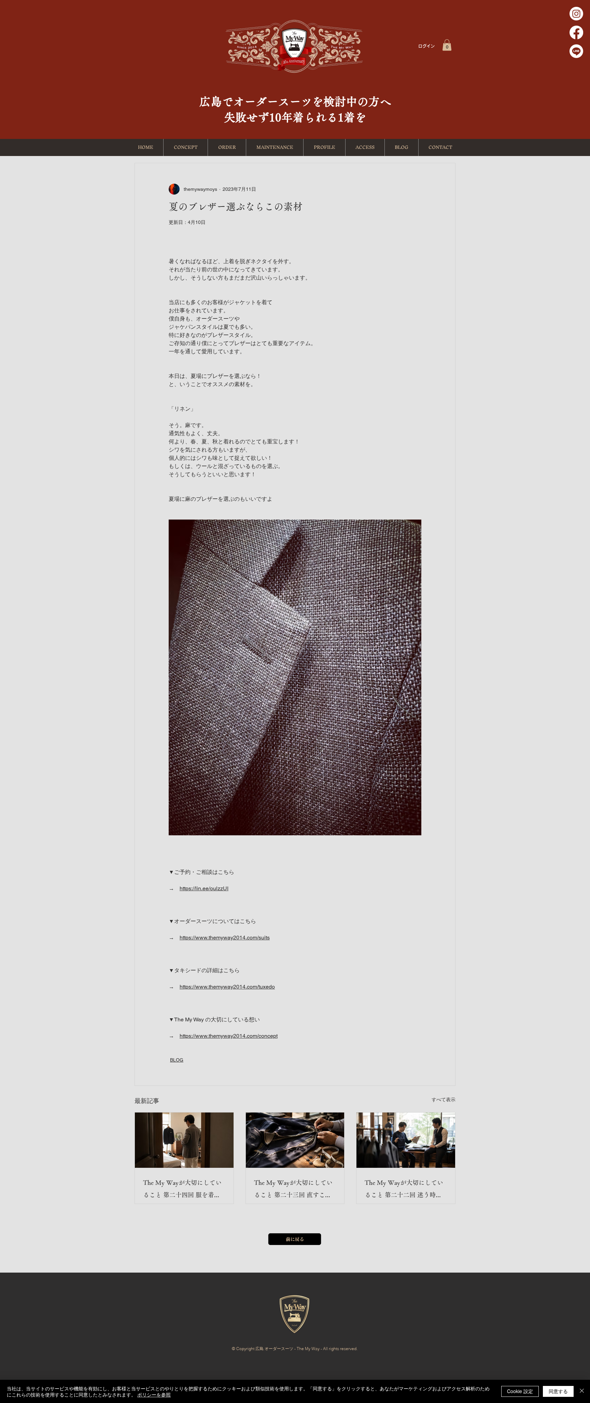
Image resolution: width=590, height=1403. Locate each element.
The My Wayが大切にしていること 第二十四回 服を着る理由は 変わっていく (182, 1190)
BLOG (176, 1060)
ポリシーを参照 (154, 1394)
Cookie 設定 (520, 1391)
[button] (447, 45)
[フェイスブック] (576, 32)
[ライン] (576, 51)
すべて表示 (443, 1099)
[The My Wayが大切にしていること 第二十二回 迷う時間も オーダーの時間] (405, 1140)
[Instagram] (576, 13)
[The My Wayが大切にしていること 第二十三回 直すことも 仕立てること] (295, 1140)
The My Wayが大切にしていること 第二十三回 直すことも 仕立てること (293, 1190)
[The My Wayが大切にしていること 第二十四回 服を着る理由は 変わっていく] (184, 1140)
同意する (558, 1391)
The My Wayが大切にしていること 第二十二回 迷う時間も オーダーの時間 (404, 1190)
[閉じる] (582, 1391)
